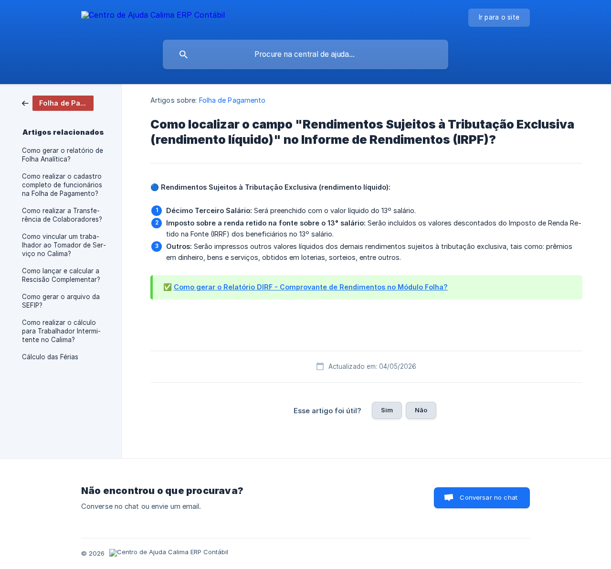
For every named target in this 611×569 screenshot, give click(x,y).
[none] (153, 16)
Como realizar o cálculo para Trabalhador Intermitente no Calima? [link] (61, 331)
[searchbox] (305, 54)
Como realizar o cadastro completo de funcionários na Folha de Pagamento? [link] (62, 184)
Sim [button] (387, 410)
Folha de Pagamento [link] (232, 100)
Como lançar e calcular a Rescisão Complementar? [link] (61, 275)
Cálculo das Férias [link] (50, 357)
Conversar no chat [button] (488, 497)
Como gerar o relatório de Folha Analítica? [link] (62, 155)
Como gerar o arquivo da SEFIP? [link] (61, 301)
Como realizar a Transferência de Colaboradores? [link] (62, 215)
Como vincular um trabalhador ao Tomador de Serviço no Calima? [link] (64, 245)
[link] (58, 102)
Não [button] (421, 410)
